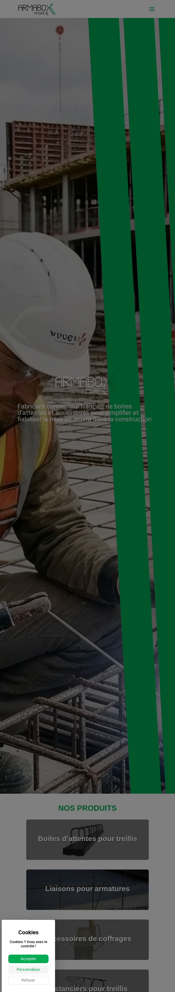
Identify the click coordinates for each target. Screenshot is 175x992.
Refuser (28, 980)
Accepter (28, 959)
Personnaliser (28, 969)
